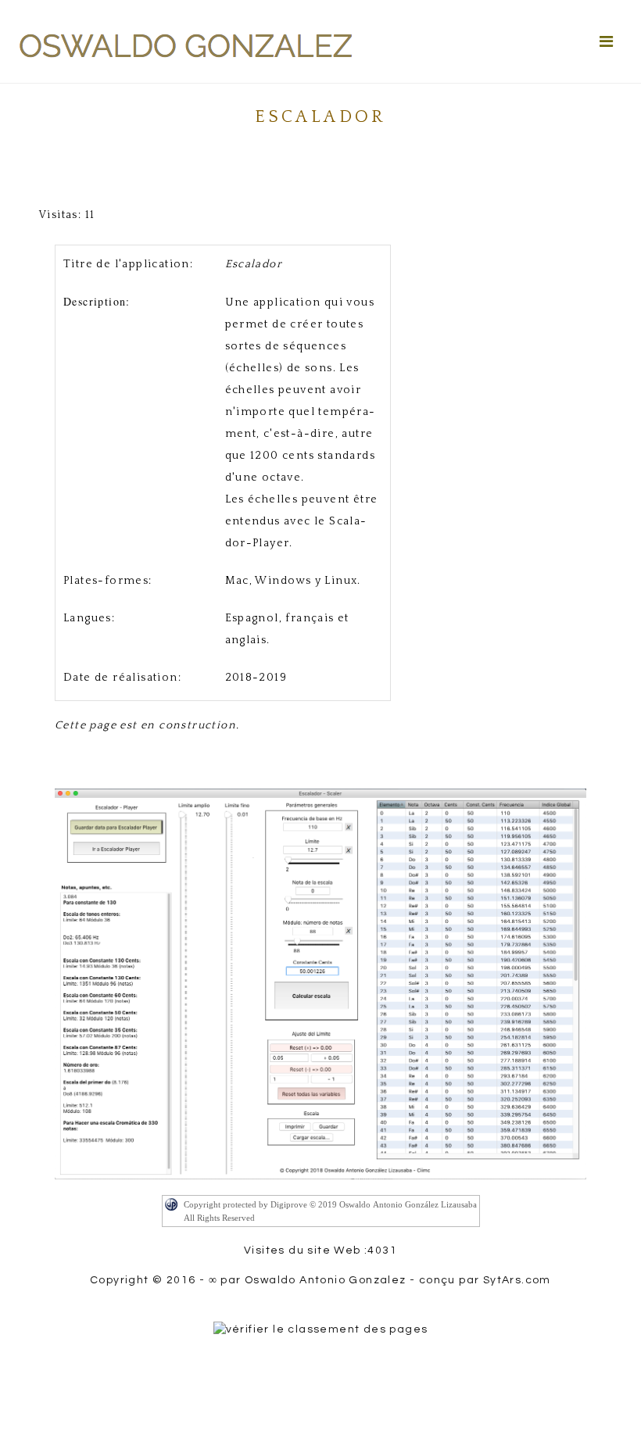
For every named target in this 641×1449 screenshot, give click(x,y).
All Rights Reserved (219, 1217)
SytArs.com (515, 1280)
